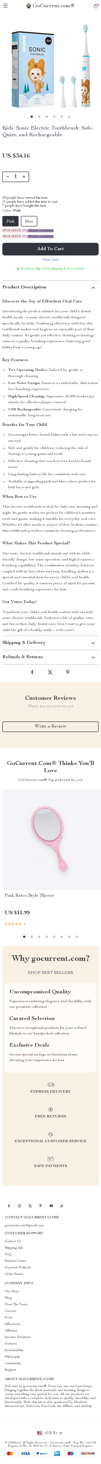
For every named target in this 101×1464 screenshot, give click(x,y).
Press (8, 1317)
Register (10, 1370)
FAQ (8, 1254)
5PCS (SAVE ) (15, 236)
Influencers (12, 1324)
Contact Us (13, 1241)
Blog (8, 1298)
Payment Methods (18, 1267)
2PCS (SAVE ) (15, 230)
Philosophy (12, 1357)
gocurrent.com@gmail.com (24, 1225)
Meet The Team (16, 1304)
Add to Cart (50, 249)
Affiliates (11, 1330)
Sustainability (14, 1350)
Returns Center (15, 1261)
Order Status (14, 1274)
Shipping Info (14, 1248)
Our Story (12, 1291)
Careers (10, 1311)
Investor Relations (18, 1337)
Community (13, 1363)
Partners (11, 1344)
